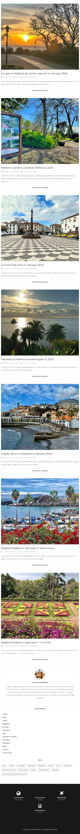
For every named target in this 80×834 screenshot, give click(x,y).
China (4, 721)
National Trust (9, 770)
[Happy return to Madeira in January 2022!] (40, 417)
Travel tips (44, 770)
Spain (4, 746)
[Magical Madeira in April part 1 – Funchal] (40, 606)
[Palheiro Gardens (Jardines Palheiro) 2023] (40, 131)
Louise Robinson (29, 77)
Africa (4, 714)
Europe (5, 727)
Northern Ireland (9, 737)
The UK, (5, 749)
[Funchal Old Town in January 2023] (40, 228)
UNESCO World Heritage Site (14, 774)
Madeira (67, 766)
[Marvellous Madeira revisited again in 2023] (40, 323)
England (5, 724)
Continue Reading (40, 90)
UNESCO (55, 770)
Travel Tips (6, 753)
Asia (4, 717)
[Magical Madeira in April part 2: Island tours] (40, 511)
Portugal (15, 77)
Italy (4, 733)
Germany (6, 730)
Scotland (6, 743)
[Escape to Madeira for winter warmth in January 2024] (40, 37)
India (51, 766)
